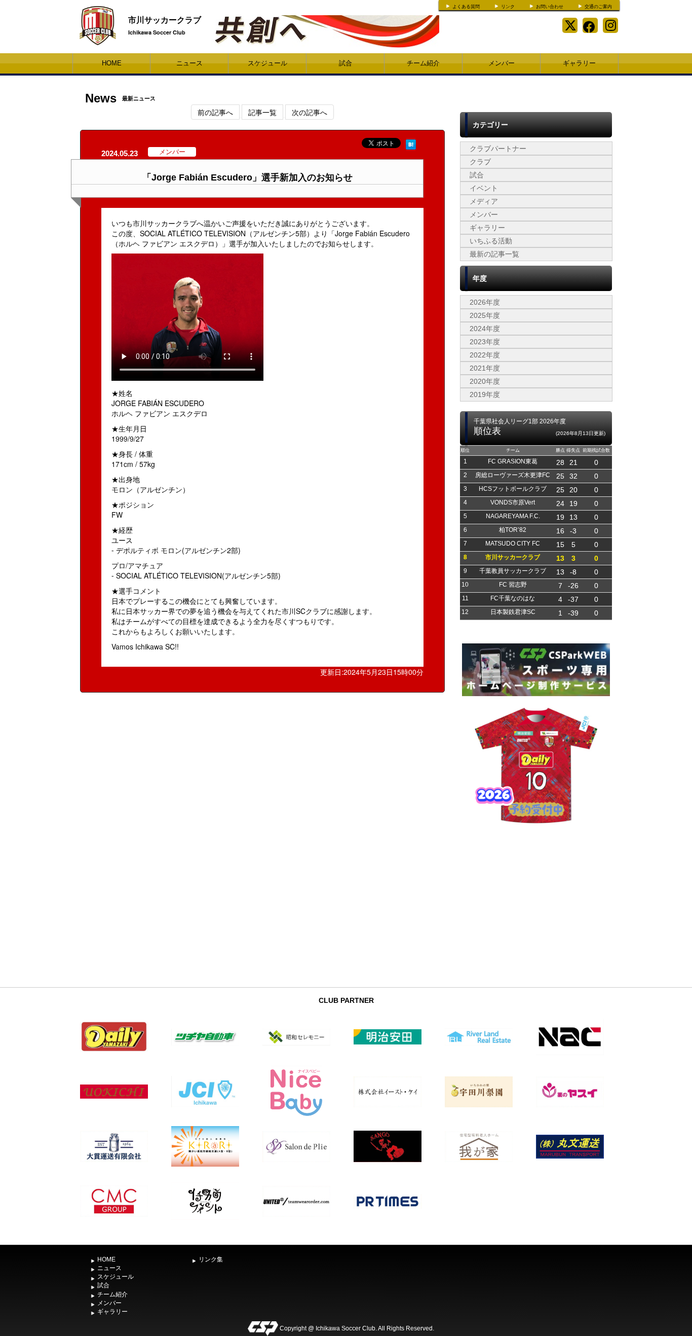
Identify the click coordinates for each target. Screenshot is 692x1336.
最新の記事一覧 (494, 254)
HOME (112, 63)
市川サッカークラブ (164, 19)
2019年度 (485, 394)
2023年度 (485, 342)
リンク (508, 6)
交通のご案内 (598, 6)
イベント (484, 188)
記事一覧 (262, 112)
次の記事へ (309, 112)
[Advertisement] (536, 906)
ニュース (189, 63)
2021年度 (485, 368)
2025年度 (485, 315)
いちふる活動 (491, 241)
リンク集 (211, 1259)
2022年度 (485, 355)
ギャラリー (579, 63)
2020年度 (485, 381)
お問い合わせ (549, 6)
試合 (345, 63)
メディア (484, 201)
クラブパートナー (498, 149)
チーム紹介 (423, 63)
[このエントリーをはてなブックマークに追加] (411, 143)
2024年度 (485, 328)
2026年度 (485, 302)
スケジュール (267, 63)
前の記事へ (215, 112)
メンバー (501, 63)
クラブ (480, 162)
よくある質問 (466, 6)
